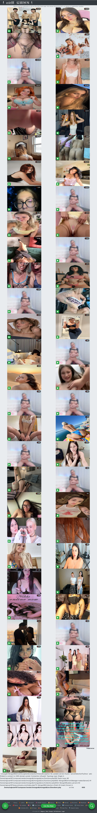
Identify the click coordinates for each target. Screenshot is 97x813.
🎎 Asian (7, 802)
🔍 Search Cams (74, 808)
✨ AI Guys (33, 808)
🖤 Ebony (14, 802)
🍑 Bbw (90, 802)
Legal (63, 811)
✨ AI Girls (88, 805)
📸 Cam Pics (63, 808)
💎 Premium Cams (67, 805)
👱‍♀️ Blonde (65, 802)
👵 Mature (51, 802)
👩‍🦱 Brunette (73, 802)
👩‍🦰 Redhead (82, 802)
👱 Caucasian (30, 802)
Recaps (51, 811)
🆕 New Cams (36, 805)
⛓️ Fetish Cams (79, 805)
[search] (91, 806)
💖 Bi (29, 805)
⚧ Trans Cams (56, 805)
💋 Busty (15, 805)
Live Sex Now (49, 806)
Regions (43, 811)
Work (47, 811)
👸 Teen (58, 802)
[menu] (5, 806)
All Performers (57, 811)
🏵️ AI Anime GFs (23, 808)
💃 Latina (21, 802)
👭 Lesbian (23, 805)
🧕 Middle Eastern (41, 802)
